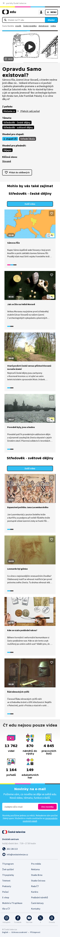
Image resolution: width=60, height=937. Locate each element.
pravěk (18, 26)
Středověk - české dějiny (16, 122)
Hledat (51, 20)
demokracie (44, 26)
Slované (6, 161)
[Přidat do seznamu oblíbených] (51, 213)
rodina (53, 26)
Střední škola (27, 138)
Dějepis (7, 150)
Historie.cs (9, 111)
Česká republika (30, 26)
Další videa (30, 203)
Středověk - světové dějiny (18, 127)
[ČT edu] (9, 13)
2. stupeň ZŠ (10, 138)
